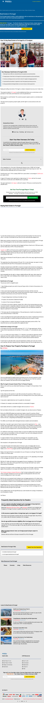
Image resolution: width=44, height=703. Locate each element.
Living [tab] (18, 565)
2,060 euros (40, 173)
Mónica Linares (16, 629)
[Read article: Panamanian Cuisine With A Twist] (6, 631)
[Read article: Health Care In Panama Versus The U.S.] (6, 612)
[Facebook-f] (17, 701)
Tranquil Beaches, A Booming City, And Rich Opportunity (25, 618)
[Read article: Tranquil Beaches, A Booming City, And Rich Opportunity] (6, 622)
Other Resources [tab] (27, 565)
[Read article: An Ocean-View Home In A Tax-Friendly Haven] (6, 640)
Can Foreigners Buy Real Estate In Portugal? (11, 554)
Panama (32, 406)
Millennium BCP (10, 507)
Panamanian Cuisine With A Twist (20, 627)
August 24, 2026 (21, 629)
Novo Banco (17, 507)
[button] (22, 552)
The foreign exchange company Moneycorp (11, 472)
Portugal (26, 10)
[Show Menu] (3, 1)
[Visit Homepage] (8, 1)
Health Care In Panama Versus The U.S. (21, 609)
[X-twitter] (19, 701)
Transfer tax (3, 250)
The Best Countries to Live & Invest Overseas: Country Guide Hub (12, 10)
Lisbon (29, 178)
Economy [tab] (12, 565)
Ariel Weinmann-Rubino (17, 610)
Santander (24, 507)
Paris (36, 424)
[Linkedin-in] (24, 701)
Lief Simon (4, 348)
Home (1, 10)
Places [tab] (5, 565)
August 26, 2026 (24, 610)
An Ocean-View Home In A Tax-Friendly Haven (22, 637)
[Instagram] (26, 701)
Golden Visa (9, 448)
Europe (23, 10)
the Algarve (14, 183)
